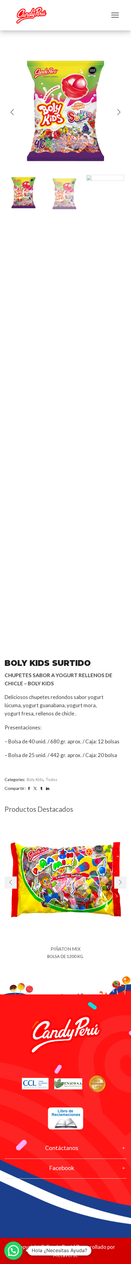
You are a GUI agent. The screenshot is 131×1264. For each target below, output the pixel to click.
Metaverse (65, 1255)
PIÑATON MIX (66, 949)
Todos (51, 779)
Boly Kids (35, 779)
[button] (12, 112)
